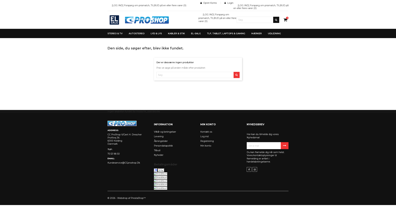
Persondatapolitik (163, 145)
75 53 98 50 (114, 153)
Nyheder (158, 155)
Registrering (207, 141)
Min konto (205, 145)
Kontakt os (206, 131)
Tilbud (157, 150)
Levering (159, 136)
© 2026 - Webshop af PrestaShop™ (127, 198)
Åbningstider (161, 141)
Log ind (204, 136)
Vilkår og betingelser (165, 131)
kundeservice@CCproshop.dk (124, 162)
